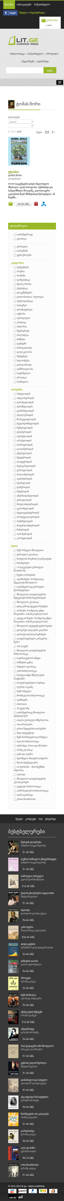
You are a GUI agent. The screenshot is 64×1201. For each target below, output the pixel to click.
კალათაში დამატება (11, 204)
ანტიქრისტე (27, 1029)
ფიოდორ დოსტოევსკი (33, 913)
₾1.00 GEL (28, 852)
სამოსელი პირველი (32, 876)
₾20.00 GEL (28, 937)
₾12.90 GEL (28, 886)
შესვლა (23, 13)
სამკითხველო (42, 4)
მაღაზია (9, 4)
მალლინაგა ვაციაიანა (33, 930)
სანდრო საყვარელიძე (33, 845)
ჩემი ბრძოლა (28, 995)
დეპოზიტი (43, 61)
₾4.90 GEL (28, 1039)
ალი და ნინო (28, 1148)
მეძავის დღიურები (31, 842)
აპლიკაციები (24, 4)
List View (54, 132)
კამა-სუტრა (27, 927)
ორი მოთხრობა (30, 1165)
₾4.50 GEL (28, 988)
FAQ (40, 819)
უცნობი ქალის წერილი (33, 1063)
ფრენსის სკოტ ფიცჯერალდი (37, 947)
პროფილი (52, 54)
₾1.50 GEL (28, 903)
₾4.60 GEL (28, 971)
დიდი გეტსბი (28, 944)
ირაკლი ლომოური (31, 1049)
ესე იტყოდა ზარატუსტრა (34, 1097)
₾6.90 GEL (28, 920)
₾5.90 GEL (28, 1107)
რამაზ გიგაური (29, 1117)
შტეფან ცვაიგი (29, 896)
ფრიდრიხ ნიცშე (30, 1032)
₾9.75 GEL (28, 1158)
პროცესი (26, 978)
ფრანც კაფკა (28, 981)
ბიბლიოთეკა (17, 54)
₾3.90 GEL (28, 954)
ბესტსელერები (26, 832)
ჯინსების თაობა (29, 961)
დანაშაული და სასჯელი (34, 1080)
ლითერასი (14, 179)
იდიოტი (25, 910)
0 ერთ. (49, 25)
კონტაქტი (30, 819)
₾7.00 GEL (28, 1090)
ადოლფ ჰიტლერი (31, 998)
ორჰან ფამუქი (29, 1015)
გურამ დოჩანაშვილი (32, 879)
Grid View (47, 132)
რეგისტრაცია (37, 13)
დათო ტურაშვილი (31, 964)
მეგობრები (28, 61)
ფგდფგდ (44, 203)
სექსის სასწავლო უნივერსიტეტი (38, 859)
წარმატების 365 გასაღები (35, 1114)
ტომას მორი (15, 175)
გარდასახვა (27, 1131)
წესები (19, 819)
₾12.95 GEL (28, 1022)
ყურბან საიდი (28, 1151)
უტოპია (13, 172)
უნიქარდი (50, 819)
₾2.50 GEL (24, 204)
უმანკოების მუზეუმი (31, 1012)
